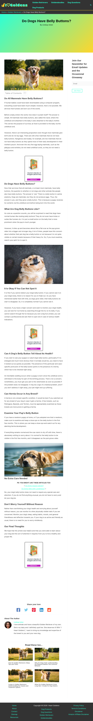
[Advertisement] (46, 37)
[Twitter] (26, 610)
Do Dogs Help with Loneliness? (33, 489)
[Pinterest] (34, 610)
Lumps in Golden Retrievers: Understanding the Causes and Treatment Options (18, 686)
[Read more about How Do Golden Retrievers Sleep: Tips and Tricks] (20, 654)
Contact (14, 711)
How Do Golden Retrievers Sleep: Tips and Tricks (19, 663)
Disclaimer (79, 711)
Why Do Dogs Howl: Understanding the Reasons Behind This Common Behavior (46, 664)
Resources (14, 717)
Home (14, 705)
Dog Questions (74, 2)
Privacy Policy (79, 705)
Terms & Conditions (78, 708)
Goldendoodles (57, 2)
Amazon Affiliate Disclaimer (78, 714)
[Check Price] (34, 179)
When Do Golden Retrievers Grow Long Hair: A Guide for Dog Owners (46, 685)
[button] (91, 5)
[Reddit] (49, 610)
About (14, 708)
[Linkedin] (41, 610)
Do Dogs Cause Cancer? (34, 486)
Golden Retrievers (40, 2)
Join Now (77, 91)
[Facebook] (18, 610)
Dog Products (38, 8)
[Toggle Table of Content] (24, 93)
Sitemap (14, 714)
